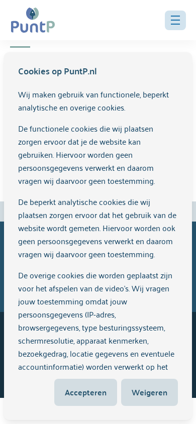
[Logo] (33, 20)
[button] (175, 20)
